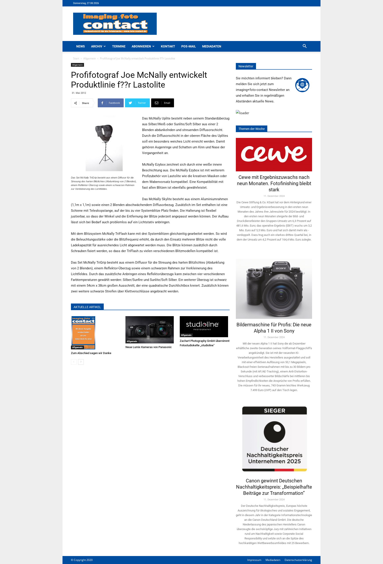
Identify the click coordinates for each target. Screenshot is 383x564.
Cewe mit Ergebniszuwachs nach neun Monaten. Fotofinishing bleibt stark (274, 183)
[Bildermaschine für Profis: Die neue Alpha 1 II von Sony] (274, 286)
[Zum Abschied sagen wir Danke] (96, 332)
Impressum (254, 560)
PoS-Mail (188, 46)
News (80, 46)
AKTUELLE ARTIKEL (87, 307)
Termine (118, 46)
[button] (304, 47)
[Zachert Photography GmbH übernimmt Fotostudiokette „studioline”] (205, 326)
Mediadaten (211, 46)
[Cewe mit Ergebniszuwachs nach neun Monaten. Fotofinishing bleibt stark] (274, 154)
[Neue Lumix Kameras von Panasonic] (150, 329)
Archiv (96, 46)
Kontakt (168, 46)
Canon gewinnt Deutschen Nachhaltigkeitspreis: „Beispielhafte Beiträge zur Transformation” (274, 487)
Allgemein (89, 58)
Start (76, 58)
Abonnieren (141, 46)
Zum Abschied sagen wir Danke (91, 353)
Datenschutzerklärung (298, 560)
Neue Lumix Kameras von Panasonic (148, 347)
